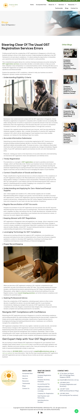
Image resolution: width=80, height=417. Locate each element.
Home (32, 4)
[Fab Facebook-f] (38, 413)
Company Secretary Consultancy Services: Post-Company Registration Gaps (70, 64)
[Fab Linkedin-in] (42, 413)
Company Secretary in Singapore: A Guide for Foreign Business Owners (70, 90)
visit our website (7, 353)
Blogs (66, 8)
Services (61, 4)
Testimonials (59, 8)
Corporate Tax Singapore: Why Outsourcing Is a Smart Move (69, 113)
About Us (51, 4)
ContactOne (24, 344)
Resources (71, 4)
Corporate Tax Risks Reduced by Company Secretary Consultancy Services (70, 138)
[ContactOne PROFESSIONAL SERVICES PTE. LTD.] (9, 378)
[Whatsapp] (76, 411)
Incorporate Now (41, 4)
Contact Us (74, 8)
